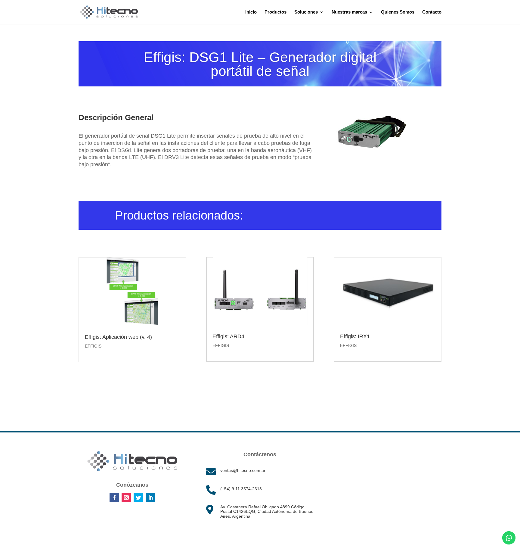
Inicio (251, 12)
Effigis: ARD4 (228, 336)
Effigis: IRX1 (355, 336)
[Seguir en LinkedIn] (150, 497)
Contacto (431, 12)
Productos (275, 12)
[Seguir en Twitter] (138, 497)
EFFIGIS (93, 346)
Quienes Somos (397, 12)
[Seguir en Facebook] (114, 497)
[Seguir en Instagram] (126, 497)
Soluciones (306, 12)
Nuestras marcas (349, 12)
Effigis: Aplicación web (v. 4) (118, 337)
